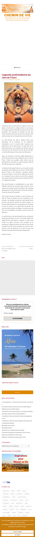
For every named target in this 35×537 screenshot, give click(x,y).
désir (26, 503)
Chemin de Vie (17, 15)
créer (12, 503)
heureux (5, 509)
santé (9, 515)
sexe (14, 515)
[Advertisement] (17, 46)
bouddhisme (6, 497)
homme (12, 509)
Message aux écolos (8, 425)
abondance (6, 490)
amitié (18, 490)
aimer (13, 490)
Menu (18, 67)
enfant (5, 506)
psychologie (6, 512)
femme (17, 506)
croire (26, 500)
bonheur (27, 494)
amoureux (5, 494)
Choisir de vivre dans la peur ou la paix (13, 430)
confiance (5, 500)
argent (13, 494)
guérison (29, 506)
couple (21, 500)
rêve (4, 515)
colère (13, 497)
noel (30, 509)
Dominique (10, 79)
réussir (27, 512)
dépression (19, 503)
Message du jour (7, 428)
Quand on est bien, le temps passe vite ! (14, 437)
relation (14, 512)
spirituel (25, 515)
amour (24, 490)
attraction (19, 494)
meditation (23, 509)
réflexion (20, 512)
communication (22, 497)
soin (19, 515)
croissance (6, 503)
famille (10, 506)
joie (17, 509)
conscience (14, 500)
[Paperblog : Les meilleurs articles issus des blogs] (6, 483)
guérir (22, 506)
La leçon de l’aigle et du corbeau (9, 249)
